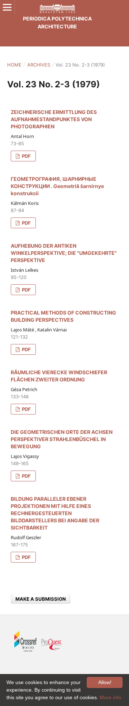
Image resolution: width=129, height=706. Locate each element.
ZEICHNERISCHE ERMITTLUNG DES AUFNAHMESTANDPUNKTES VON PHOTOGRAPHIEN (54, 119)
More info (110, 697)
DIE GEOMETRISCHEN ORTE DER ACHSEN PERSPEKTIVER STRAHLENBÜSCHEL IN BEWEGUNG (62, 439)
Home (14, 65)
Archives (38, 65)
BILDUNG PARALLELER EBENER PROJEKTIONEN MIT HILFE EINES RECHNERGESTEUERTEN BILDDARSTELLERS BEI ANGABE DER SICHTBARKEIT (55, 513)
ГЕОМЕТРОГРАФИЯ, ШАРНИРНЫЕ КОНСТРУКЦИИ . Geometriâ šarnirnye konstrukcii (57, 186)
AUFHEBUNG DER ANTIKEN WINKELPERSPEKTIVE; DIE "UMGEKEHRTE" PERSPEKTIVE (64, 253)
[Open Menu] (7, 7)
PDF (26, 156)
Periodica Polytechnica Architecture (57, 22)
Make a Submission (40, 599)
